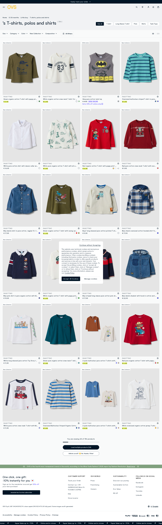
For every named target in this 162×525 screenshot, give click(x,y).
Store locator (73, 498)
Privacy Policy (45, 515)
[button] (142, 7)
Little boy (24, 17)
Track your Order (74, 481)
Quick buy (21, 92)
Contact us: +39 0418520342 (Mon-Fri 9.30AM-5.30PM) (76, 487)
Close (156, 523)
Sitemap (55, 515)
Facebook (139, 483)
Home (5, 17)
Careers (94, 489)
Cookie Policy (33, 515)
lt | (154, 506)
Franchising (95, 485)
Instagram (139, 487)
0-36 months (14, 17)
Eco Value (117, 489)
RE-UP (115, 493)
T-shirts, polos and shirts (39, 17)
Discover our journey (121, 481)
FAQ (69, 494)
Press (93, 481)
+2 (118, 168)
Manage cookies (20, 515)
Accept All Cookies (70, 279)
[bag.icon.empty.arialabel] (158, 7)
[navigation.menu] (4, 7)
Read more (131, 466)
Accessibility (7, 515)
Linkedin (139, 495)
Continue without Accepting (89, 245)
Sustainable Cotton (120, 485)
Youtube (139, 491)
